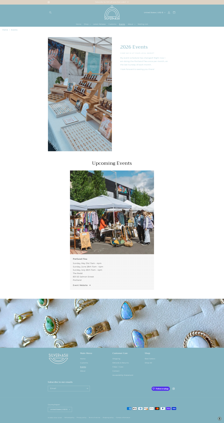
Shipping (116, 359)
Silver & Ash (58, 417)
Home (5, 30)
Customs (84, 363)
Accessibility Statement (122, 375)
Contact (115, 371)
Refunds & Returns (120, 363)
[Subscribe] (87, 388)
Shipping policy (108, 417)
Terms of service (94, 417)
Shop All (148, 363)
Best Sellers (150, 359)
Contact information (123, 417)
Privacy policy (81, 417)
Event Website (80, 285)
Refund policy (69, 417)
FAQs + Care (117, 367)
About (83, 371)
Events (14, 30)
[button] (50, 12)
